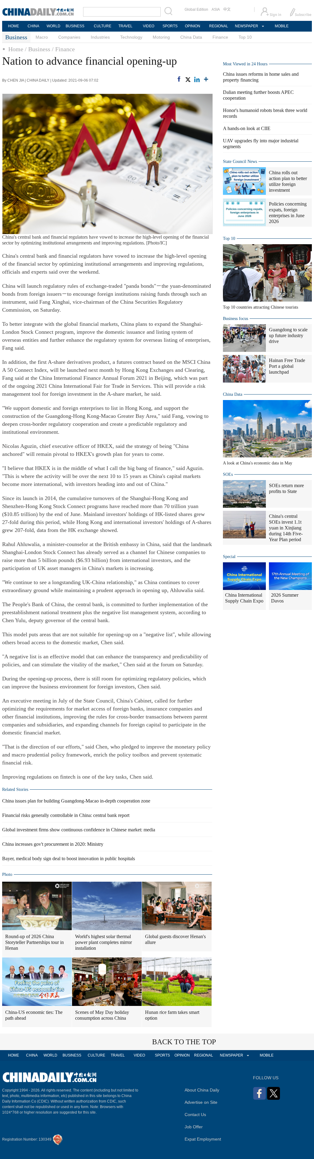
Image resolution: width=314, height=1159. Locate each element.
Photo (7, 874)
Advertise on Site (201, 1102)
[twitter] (188, 79)
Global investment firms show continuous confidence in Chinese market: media (78, 829)
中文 (227, 9)
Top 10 (245, 37)
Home (15, 49)
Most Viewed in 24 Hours (245, 64)
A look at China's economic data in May (257, 463)
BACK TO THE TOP (184, 1042)
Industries (100, 37)
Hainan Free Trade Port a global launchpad (287, 366)
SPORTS (170, 26)
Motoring (161, 37)
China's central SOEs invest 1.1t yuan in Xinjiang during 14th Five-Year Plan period (286, 528)
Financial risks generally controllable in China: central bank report (65, 815)
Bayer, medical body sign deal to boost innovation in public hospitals (68, 858)
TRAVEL (125, 26)
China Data (191, 37)
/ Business (37, 49)
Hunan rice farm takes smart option (172, 1015)
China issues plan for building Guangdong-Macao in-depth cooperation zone (76, 800)
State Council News (240, 161)
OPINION (192, 26)
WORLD (53, 26)
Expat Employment (203, 1139)
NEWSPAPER (246, 26)
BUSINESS (75, 26)
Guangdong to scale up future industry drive (288, 335)
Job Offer (194, 1126)
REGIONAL (218, 26)
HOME (13, 26)
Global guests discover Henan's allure (175, 939)
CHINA (33, 26)
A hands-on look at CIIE (246, 128)
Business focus (235, 318)
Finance (220, 37)
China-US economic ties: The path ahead (34, 1015)
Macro (42, 37)
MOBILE (282, 26)
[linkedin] (197, 79)
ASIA (216, 9)
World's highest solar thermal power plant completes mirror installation (103, 942)
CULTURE (102, 26)
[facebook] (179, 79)
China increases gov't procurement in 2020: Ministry (52, 844)
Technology (131, 37)
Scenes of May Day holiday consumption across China (102, 1015)
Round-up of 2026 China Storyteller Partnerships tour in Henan (34, 942)
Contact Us (195, 1114)
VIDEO (148, 26)
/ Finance (63, 49)
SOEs (228, 474)
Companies (69, 37)
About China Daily (202, 1090)
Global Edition (196, 9)
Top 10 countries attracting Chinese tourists (260, 307)
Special (229, 556)
